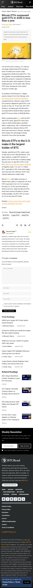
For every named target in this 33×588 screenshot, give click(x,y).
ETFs (19, 118)
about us (25, 480)
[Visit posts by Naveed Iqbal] (3, 232)
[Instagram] (15, 499)
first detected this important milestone (15, 98)
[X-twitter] (7, 499)
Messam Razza (8, 326)
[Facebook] (28, 232)
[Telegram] (19, 499)
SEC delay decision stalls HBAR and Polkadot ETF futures (10, 404)
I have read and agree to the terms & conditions (16, 450)
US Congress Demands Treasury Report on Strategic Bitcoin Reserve (10, 391)
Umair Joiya (7, 356)
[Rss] (23, 499)
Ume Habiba (7, 346)
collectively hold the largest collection (18, 164)
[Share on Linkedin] (25, 225)
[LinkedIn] (30, 232)
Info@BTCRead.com (9, 532)
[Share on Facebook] (17, 225)
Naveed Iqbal (7, 24)
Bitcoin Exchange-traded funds (19, 212)
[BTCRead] (16, 2)
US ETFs (6, 218)
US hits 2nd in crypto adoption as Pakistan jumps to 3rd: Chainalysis (10, 417)
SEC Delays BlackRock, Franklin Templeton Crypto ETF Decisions (11, 378)
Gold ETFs (25, 215)
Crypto (25, 378)
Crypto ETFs (15, 215)
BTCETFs (6, 215)
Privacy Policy (7, 582)
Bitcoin (14, 11)
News (9, 11)
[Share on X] (21, 225)
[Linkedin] (11, 499)
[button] (27, 582)
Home (4, 11)
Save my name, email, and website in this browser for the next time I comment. (17, 305)
